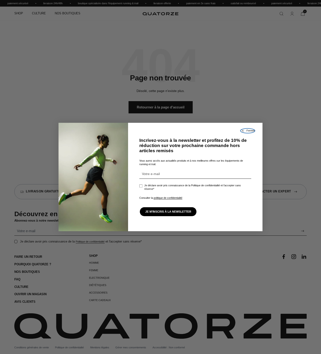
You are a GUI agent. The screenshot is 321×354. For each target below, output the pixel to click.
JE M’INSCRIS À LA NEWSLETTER (168, 211)
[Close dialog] (247, 130)
